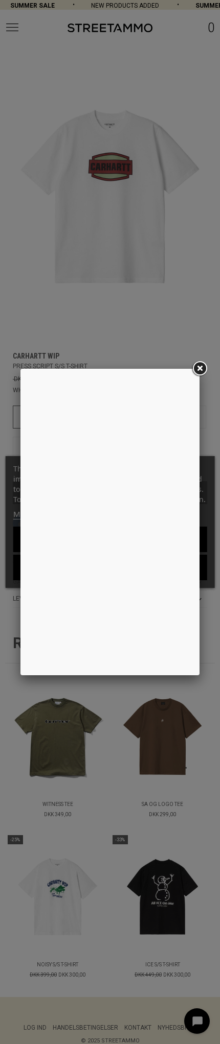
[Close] (199, 369)
